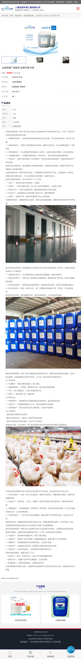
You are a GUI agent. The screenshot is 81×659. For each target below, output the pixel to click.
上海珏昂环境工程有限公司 (36, 639)
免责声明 (41, 642)
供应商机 (18, 16)
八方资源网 (33, 642)
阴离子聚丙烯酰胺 (60, 620)
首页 (11, 16)
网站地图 (57, 642)
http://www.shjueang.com (9, 578)
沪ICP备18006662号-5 (47, 635)
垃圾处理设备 (29, 16)
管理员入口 (49, 642)
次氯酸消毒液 (21, 620)
